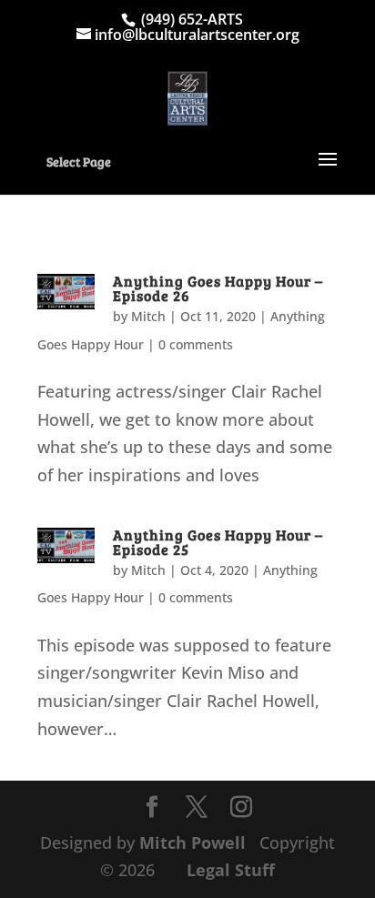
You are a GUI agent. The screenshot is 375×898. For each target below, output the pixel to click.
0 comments (195, 344)
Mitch (148, 316)
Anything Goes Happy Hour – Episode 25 (218, 542)
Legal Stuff (231, 870)
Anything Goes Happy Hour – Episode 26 (218, 288)
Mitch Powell (194, 842)
